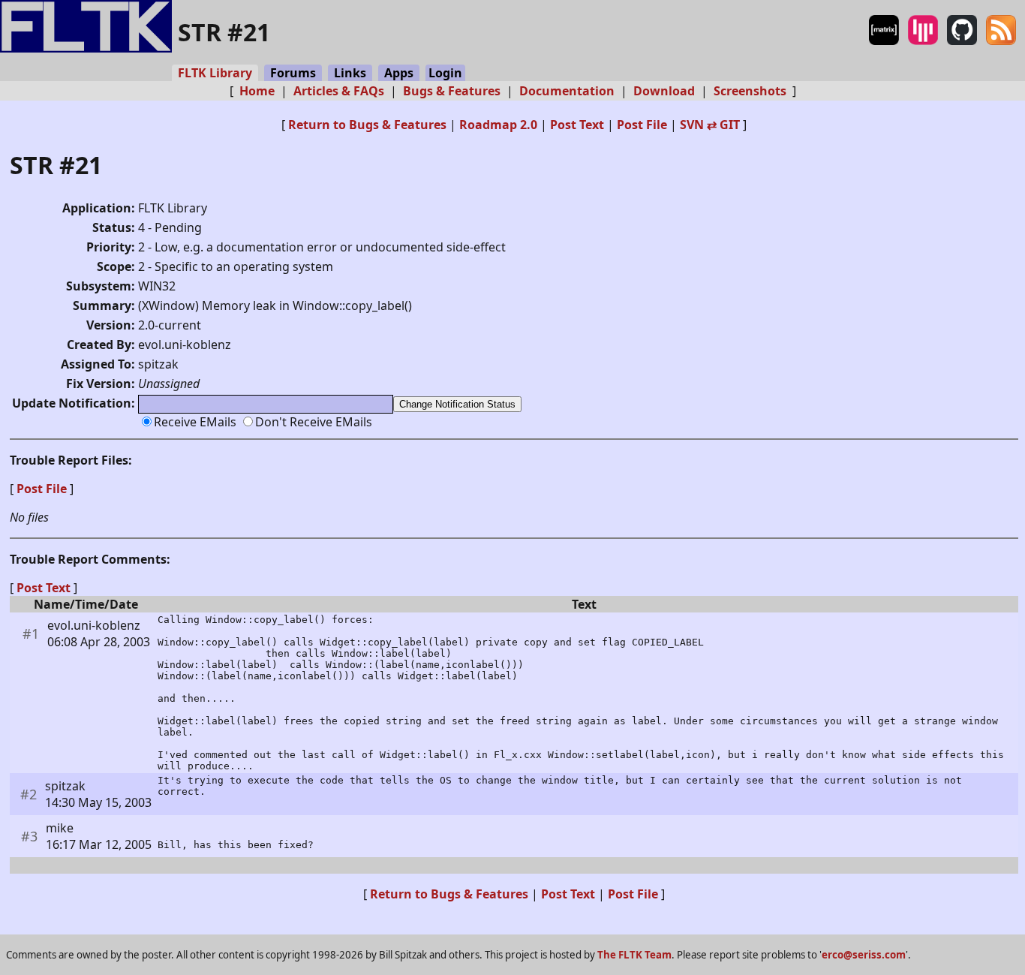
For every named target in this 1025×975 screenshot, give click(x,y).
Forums (293, 73)
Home (257, 91)
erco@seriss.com (864, 954)
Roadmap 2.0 (498, 124)
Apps (398, 73)
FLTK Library (215, 73)
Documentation (567, 91)
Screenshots (750, 91)
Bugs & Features (451, 91)
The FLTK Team (634, 954)
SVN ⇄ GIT (710, 124)
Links (350, 73)
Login (445, 73)
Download (664, 91)
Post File (642, 124)
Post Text (577, 124)
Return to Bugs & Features (367, 124)
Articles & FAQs (338, 91)
